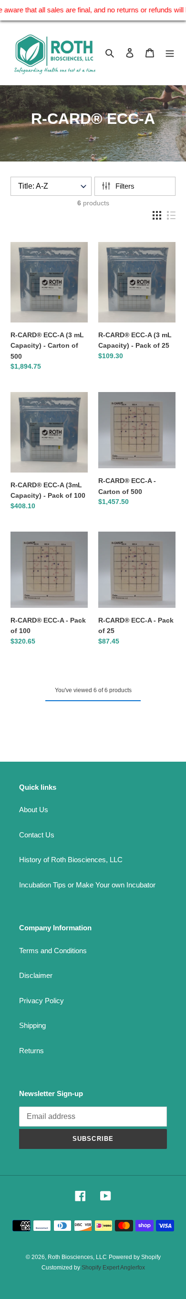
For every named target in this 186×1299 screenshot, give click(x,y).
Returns (31, 1051)
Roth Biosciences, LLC (77, 1257)
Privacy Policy (41, 1001)
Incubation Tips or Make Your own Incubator (87, 885)
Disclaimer (35, 975)
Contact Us (36, 835)
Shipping (32, 1025)
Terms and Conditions (53, 951)
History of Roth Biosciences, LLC (71, 860)
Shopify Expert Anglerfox (113, 1267)
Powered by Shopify (135, 1257)
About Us (33, 810)
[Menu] (170, 52)
